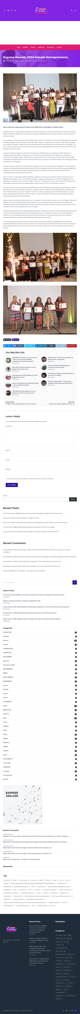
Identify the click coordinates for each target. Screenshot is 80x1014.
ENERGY (5, 673)
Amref (67, 880)
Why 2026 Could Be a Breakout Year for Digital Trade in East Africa (24, 368)
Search (5, 495)
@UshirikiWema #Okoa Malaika (36, 899)
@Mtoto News (64, 893)
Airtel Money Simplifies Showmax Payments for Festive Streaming (61, 374)
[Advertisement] (40, 33)
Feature (5, 685)
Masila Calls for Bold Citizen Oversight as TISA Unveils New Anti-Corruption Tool (37, 561)
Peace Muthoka (7, 557)
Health (5, 706)
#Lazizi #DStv (42, 886)
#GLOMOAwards (62, 883)
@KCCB (53, 905)
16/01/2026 (16, 363)
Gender (5, 697)
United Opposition (9, 905)
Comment (9, 426)
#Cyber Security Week (65, 889)
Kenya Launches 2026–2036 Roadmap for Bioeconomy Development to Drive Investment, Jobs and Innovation (35, 522)
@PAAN (46, 893)
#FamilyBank (8, 889)
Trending (6, 771)
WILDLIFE (5, 779)
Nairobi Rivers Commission (11, 893)
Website (8, 469)
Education (6, 661)
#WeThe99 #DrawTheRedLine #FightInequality (38, 896)
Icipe (62, 880)
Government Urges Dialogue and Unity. (61, 404)
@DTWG (48, 880)
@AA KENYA (23, 889)
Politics (5, 734)
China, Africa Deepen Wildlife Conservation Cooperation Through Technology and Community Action (32, 513)
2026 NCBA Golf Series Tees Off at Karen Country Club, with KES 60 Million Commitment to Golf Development (24, 359)
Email (8, 460)
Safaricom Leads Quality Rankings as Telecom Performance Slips (59, 366)
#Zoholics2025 (18, 896)
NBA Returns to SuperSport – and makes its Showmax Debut (27, 571)
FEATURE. (6, 689)
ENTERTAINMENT (8, 677)
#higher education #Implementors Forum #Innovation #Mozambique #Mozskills (25, 902)
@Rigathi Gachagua (55, 902)
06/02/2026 (16, 379)
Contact (59, 47)
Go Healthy (38, 889)
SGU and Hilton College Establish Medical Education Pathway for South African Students (29, 527)
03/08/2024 (51, 361)
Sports (5, 755)
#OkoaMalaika (8, 886)
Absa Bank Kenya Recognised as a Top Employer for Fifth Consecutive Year (23, 392)
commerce (34, 880)
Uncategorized (7, 775)
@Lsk (16, 889)
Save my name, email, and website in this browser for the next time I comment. (30, 479)
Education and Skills (9, 665)
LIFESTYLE (6, 714)
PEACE (5, 730)
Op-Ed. (5, 722)
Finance (32, 47)
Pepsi (34, 905)
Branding (6, 636)
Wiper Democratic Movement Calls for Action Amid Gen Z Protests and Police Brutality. (33, 404)
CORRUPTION (7, 653)
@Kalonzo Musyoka (19, 899)
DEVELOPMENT (7, 657)
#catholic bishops (43, 905)
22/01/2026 (16, 371)
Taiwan (55, 880)
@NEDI (64, 902)
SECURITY (6, 751)
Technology (50, 47)
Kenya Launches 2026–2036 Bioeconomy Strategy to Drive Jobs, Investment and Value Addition (31, 531)
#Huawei (7, 883)
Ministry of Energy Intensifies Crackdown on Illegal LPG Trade (21, 518)
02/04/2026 (51, 369)
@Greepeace (8, 899)
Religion (5, 738)
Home (18, 47)
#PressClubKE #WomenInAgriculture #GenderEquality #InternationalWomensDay (33, 883)
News (4, 718)
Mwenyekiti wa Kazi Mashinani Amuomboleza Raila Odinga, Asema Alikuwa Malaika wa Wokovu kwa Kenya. (45, 557)
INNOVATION (7, 710)
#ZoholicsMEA (8, 896)
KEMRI (15, 880)
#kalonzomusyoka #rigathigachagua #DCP (59, 886)
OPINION (5, 726)
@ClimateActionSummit (28, 893)
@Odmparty (55, 893)
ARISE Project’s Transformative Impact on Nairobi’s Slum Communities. (60, 358)
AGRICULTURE (7, 632)
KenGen (39, 893)
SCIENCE (5, 746)
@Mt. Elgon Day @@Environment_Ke (62, 896)
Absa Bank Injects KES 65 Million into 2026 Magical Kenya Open (24, 376)
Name (8, 450)
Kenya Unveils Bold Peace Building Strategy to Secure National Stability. (25, 384)
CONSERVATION (8, 648)
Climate (5, 644)
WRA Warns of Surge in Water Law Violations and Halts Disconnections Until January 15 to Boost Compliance (36, 836)
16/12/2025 (51, 377)
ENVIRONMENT (7, 681)
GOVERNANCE (7, 702)
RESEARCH (6, 742)
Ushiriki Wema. (24, 880)
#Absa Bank (7, 880)
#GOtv (33, 886)
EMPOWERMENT (8, 669)
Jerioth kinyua (7, 566)
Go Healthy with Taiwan (23, 905)
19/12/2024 (16, 387)
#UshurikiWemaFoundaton (22, 886)
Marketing (41, 47)
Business (25, 47)
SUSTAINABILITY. (8, 759)
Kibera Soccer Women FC (50, 889)
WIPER (41, 880)
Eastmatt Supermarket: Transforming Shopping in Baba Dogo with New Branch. (60, 382)
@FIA (31, 889)
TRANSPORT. (7, 767)
